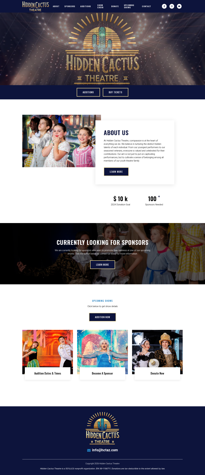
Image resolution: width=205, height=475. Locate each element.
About (56, 6)
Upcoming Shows (129, 6)
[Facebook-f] (164, 6)
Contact (146, 6)
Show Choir (100, 6)
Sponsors (69, 6)
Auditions (85, 6)
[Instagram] (171, 6)
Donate (115, 6)
